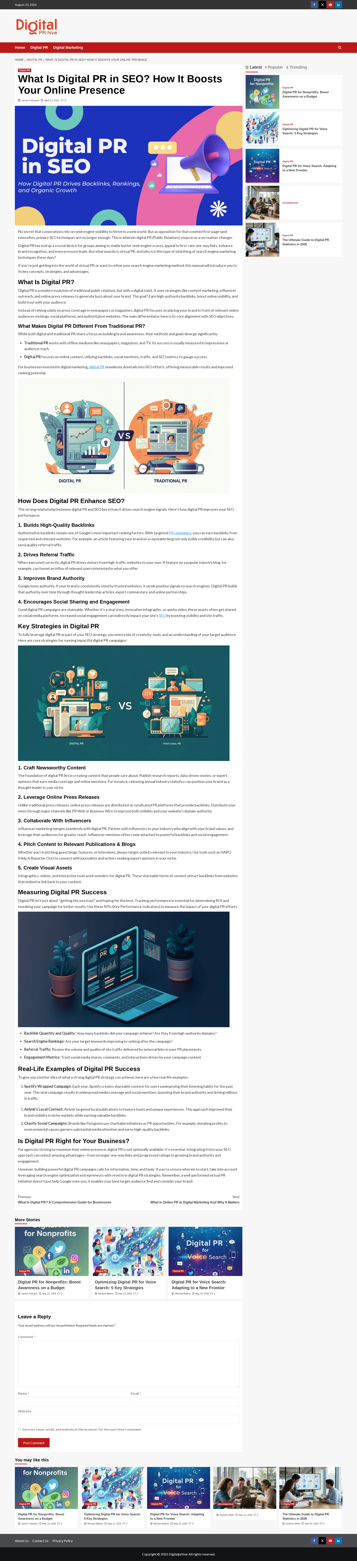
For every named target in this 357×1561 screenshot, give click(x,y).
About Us (22, 1541)
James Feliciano (30, 100)
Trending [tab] (297, 67)
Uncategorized (290, 203)
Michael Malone (106, 1293)
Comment (26, 1337)
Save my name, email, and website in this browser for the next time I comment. (82, 1429)
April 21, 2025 (52, 100)
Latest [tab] (255, 67)
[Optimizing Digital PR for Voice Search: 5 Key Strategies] (128, 1251)
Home (20, 47)
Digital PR (39, 47)
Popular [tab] (275, 67)
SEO (162, 615)
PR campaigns (180, 533)
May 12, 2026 (245, 1515)
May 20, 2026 (202, 1293)
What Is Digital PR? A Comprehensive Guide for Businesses (65, 1199)
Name (23, 1393)
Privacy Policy (62, 1541)
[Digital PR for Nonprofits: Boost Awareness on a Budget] (52, 1251)
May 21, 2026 (125, 1293)
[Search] (339, 47)
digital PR (96, 367)
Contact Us (40, 1541)
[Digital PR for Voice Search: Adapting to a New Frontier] (205, 1251)
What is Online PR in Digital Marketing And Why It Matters (194, 1199)
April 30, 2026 (311, 1523)
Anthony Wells (227, 1515)
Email (136, 1393)
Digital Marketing (68, 47)
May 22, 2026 (49, 1293)
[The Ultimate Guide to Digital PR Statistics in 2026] (263, 239)
